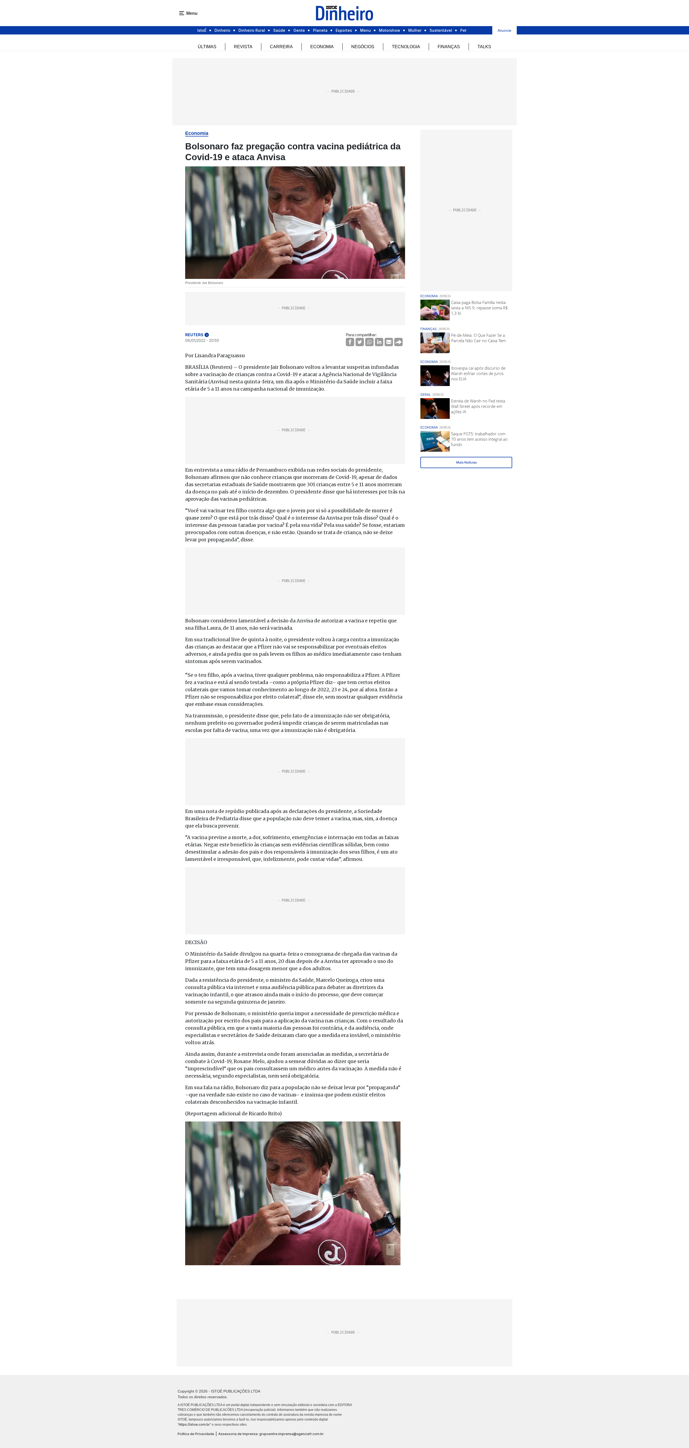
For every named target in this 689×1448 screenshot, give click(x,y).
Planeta (320, 30)
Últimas (207, 46)
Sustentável (441, 30)
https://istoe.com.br (194, 1424)
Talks (484, 46)
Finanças (449, 46)
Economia (322, 46)
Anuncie (504, 30)
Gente (299, 30)
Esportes (344, 30)
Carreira (281, 46)
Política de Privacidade (196, 1434)
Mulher (414, 30)
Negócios (362, 46)
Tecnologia (406, 46)
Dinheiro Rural (251, 30)
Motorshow (389, 30)
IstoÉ (201, 30)
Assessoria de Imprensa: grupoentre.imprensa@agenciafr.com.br (271, 1434)
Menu (365, 30)
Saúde (279, 30)
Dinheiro (222, 30)
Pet (463, 30)
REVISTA (243, 46)
